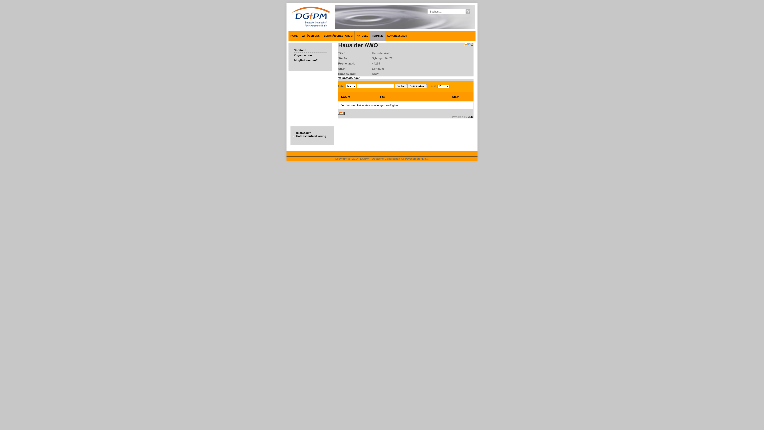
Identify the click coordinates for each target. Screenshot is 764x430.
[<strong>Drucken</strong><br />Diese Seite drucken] (472, 45)
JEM (471, 116)
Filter (341, 86)
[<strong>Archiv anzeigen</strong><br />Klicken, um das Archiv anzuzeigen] (465, 45)
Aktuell (362, 35)
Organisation (303, 55)
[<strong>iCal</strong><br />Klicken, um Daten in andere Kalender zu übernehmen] (341, 113)
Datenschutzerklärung (311, 136)
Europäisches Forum (338, 35)
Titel (383, 96)
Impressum (303, 132)
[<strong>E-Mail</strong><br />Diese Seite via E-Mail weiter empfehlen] (468, 45)
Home (294, 35)
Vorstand (300, 50)
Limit (433, 86)
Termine (377, 35)
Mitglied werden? (306, 60)
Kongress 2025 (397, 35)
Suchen (401, 86)
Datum (345, 96)
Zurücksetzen (417, 86)
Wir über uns (311, 35)
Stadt (455, 96)
